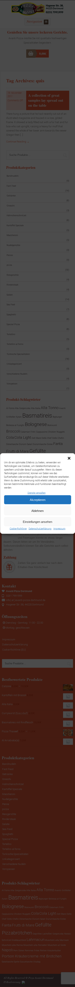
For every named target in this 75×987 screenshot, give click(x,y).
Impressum (59, 528)
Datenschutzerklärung (40, 528)
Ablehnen (37, 510)
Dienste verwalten (37, 493)
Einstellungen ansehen (37, 521)
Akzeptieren (37, 499)
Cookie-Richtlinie (18, 528)
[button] (69, 458)
